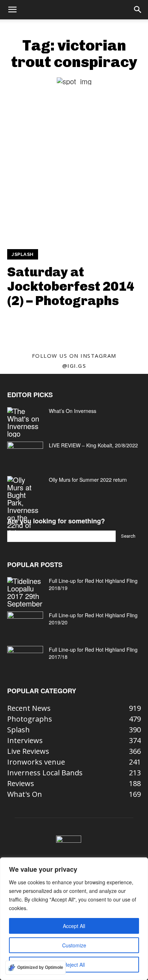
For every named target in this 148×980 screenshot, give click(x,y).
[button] (12, 9)
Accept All (74, 925)
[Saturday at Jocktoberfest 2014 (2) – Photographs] (74, 173)
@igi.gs (74, 365)
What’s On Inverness (72, 410)
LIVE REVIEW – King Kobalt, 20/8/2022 (93, 445)
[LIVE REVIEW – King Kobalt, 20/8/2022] (25, 454)
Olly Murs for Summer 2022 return (88, 479)
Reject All (74, 964)
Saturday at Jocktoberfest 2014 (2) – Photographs (70, 286)
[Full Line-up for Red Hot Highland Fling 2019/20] (25, 624)
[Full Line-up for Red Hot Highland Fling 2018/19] (25, 592)
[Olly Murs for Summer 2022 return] (25, 506)
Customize (74, 945)
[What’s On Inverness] (25, 422)
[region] (74, 918)
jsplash (22, 254)
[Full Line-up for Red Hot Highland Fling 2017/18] (25, 658)
